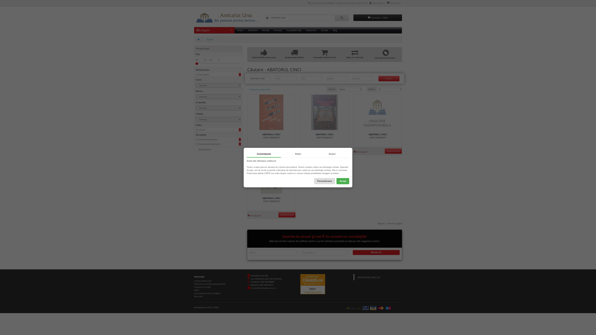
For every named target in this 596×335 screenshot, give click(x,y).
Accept (343, 181)
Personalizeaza (324, 181)
